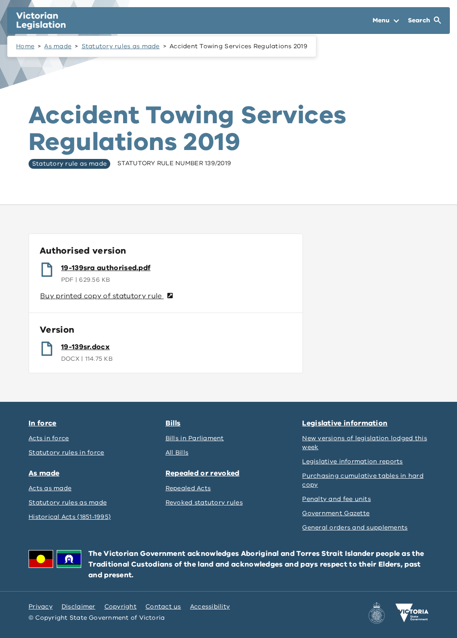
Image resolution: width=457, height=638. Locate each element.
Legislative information (344, 423)
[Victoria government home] (411, 613)
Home (25, 46)
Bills (173, 423)
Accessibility (210, 606)
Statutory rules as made (121, 46)
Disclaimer (79, 606)
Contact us (163, 606)
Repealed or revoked (203, 473)
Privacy (41, 606)
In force (42, 423)
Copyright (120, 606)
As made (57, 46)
